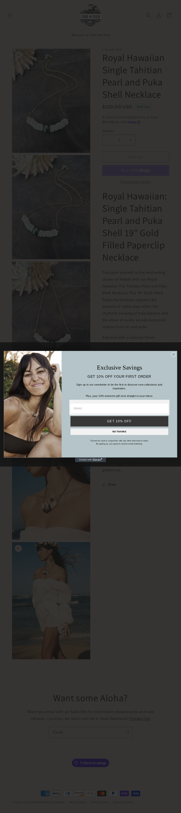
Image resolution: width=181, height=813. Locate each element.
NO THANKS (119, 431)
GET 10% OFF (119, 421)
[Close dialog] (174, 354)
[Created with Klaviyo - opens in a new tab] (90, 460)
